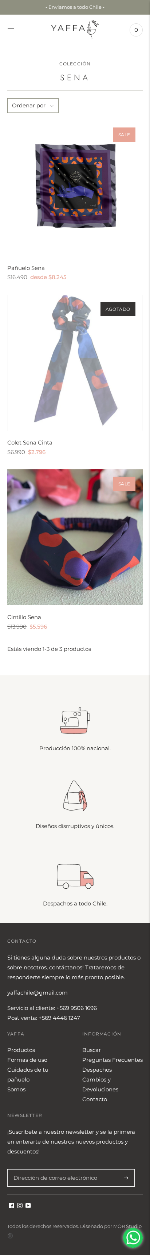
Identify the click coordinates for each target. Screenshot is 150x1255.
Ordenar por (29, 105)
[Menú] (11, 30)
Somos (16, 1089)
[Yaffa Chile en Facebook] (11, 1206)
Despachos (97, 1069)
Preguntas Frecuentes (112, 1059)
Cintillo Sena (24, 617)
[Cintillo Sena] (75, 537)
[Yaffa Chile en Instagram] (20, 1206)
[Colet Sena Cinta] (75, 363)
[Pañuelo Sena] (75, 188)
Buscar (91, 1049)
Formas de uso (27, 1059)
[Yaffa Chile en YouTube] (28, 1206)
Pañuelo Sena (26, 267)
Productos (21, 1049)
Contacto (94, 1099)
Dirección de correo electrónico (51, 1169)
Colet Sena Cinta (29, 442)
